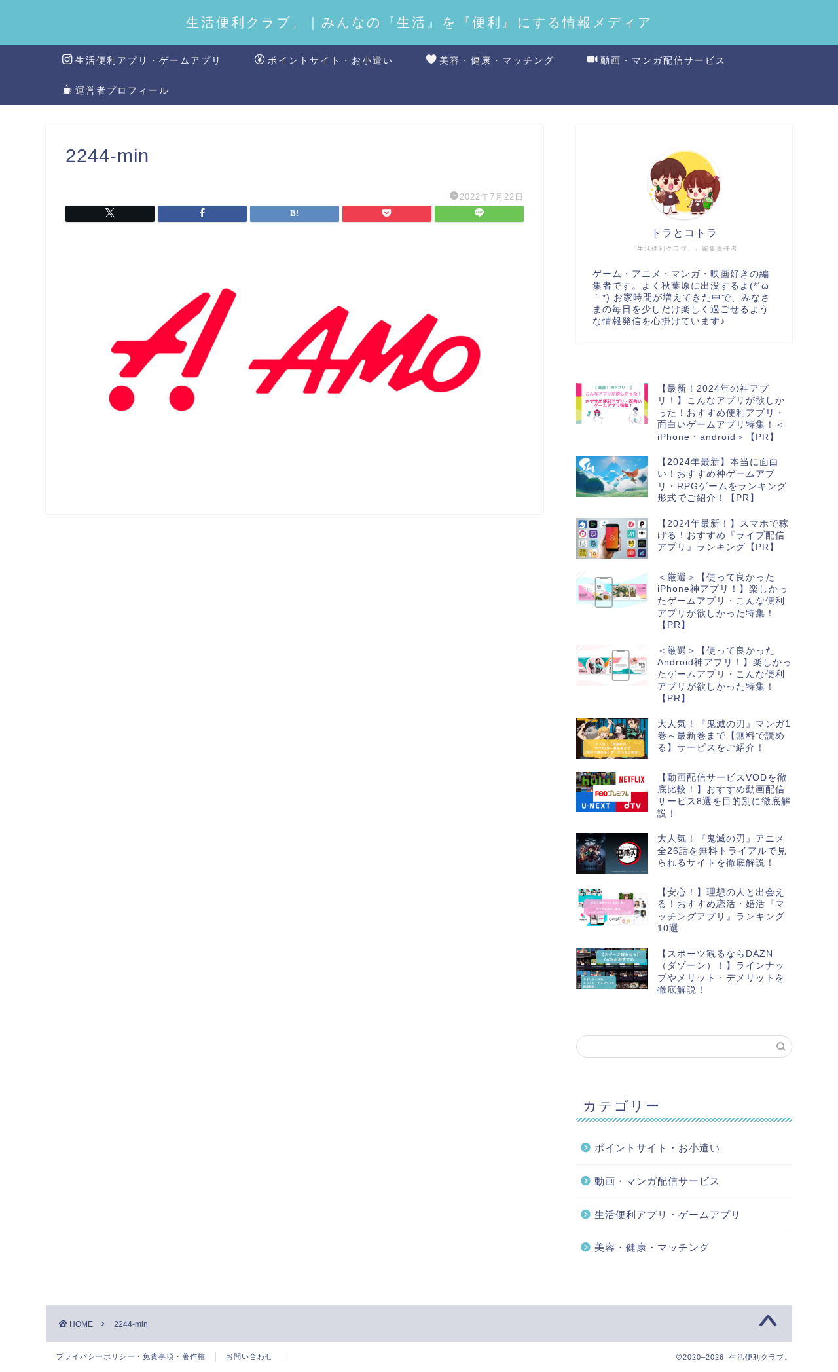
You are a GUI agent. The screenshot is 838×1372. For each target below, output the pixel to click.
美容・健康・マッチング (497, 60)
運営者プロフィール (122, 90)
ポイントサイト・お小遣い (330, 60)
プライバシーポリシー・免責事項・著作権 (131, 1356)
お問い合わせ (249, 1356)
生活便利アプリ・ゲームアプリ (148, 60)
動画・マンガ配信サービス (663, 60)
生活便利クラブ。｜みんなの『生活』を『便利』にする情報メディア (419, 22)
